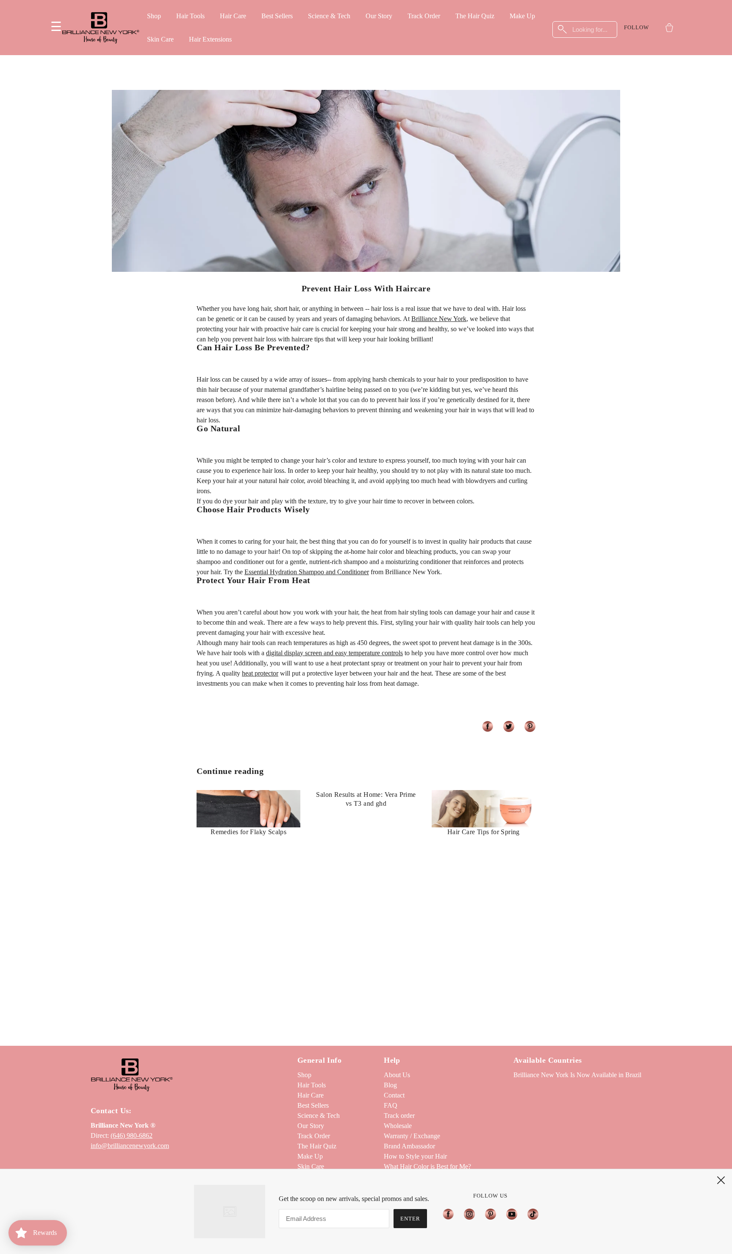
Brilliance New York (438, 318)
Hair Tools (190, 16)
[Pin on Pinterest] (530, 726)
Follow (636, 27)
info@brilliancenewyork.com (130, 1145)
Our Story (379, 16)
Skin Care (160, 39)
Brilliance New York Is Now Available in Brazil (577, 1074)
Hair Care (233, 16)
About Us (397, 1074)
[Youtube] (511, 1214)
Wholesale (398, 1125)
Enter (410, 1218)
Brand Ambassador (409, 1146)
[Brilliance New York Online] (100, 27)
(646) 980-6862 (131, 1135)
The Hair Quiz (474, 16)
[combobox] (585, 29)
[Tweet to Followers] (508, 726)
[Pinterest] (490, 1214)
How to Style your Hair (415, 1156)
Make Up (522, 16)
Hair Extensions (210, 39)
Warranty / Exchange (412, 1135)
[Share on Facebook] (487, 726)
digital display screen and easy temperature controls (334, 652)
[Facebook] (451, 1214)
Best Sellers (277, 16)
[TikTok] (530, 1214)
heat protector (260, 673)
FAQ (390, 1105)
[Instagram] (469, 1214)
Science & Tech (329, 16)
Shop (154, 16)
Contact (394, 1095)
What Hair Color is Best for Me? (427, 1166)
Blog (390, 1085)
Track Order (424, 16)
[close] (721, 1180)
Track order (399, 1115)
